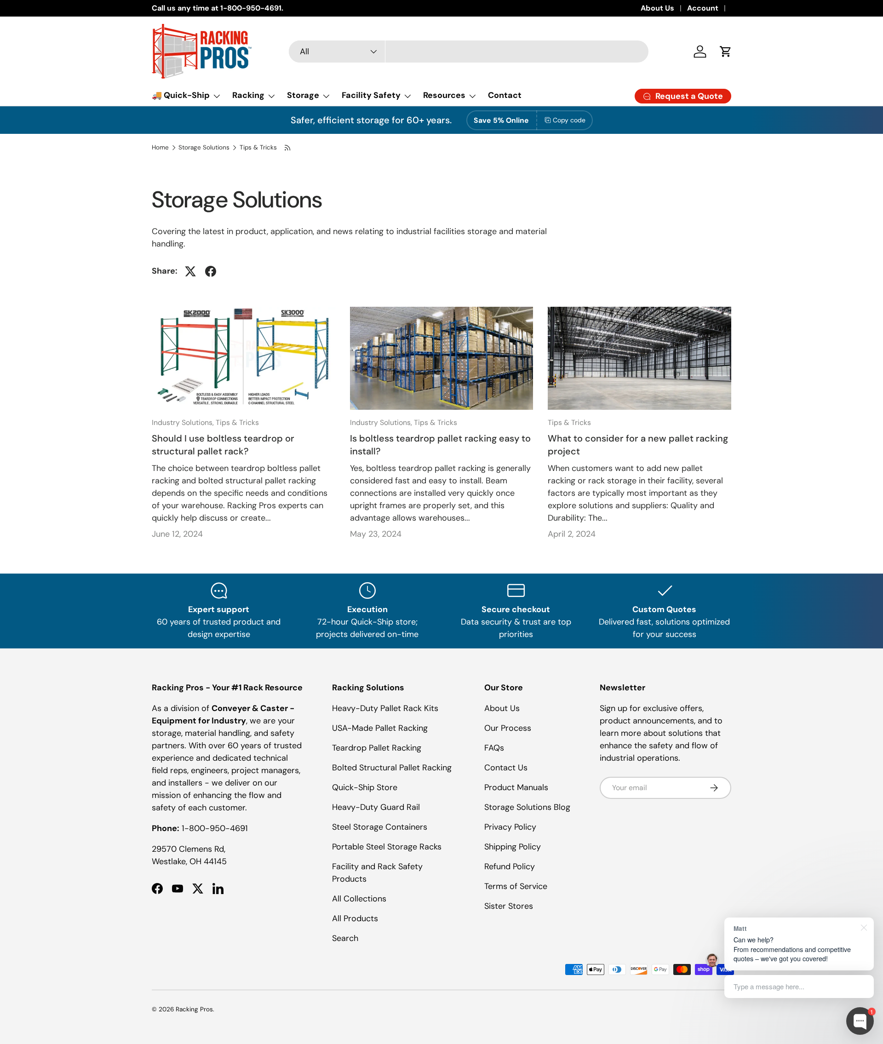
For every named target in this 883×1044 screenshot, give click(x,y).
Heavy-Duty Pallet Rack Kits (385, 708)
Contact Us (506, 767)
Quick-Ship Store (364, 787)
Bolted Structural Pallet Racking (392, 767)
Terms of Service (515, 886)
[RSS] (287, 147)
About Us (657, 8)
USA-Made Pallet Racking (380, 728)
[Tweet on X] (190, 271)
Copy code (569, 120)
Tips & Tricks (258, 147)
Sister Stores (508, 906)
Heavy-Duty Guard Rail (376, 807)
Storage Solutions (203, 147)
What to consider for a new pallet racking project (638, 444)
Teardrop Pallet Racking (376, 747)
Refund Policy (509, 866)
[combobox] (468, 51)
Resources (444, 95)
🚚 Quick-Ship (181, 95)
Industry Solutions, (184, 422)
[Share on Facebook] (211, 271)
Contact (505, 95)
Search (345, 938)
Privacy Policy (510, 826)
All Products (355, 918)
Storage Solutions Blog (527, 807)
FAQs (494, 747)
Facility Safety (371, 95)
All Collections (359, 898)
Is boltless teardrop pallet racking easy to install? (440, 444)
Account (702, 8)
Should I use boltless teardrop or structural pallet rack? (223, 444)
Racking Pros (194, 1009)
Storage (303, 95)
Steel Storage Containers (379, 826)
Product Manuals (516, 787)
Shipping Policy (512, 846)
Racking (248, 95)
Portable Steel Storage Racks (387, 846)
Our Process (507, 728)
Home (160, 147)
